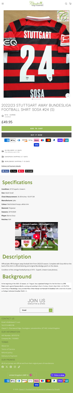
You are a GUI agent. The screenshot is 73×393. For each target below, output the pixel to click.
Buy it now (36, 135)
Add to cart (36, 128)
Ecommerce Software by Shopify (48, 389)
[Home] (36, 3)
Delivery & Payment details (11, 166)
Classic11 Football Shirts (27, 389)
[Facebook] (3, 367)
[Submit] (50, 310)
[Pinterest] (11, 367)
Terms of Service (8, 349)
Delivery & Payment (9, 356)
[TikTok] (19, 367)
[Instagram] (15, 367)
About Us (5, 346)
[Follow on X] (7, 367)
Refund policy (7, 352)
